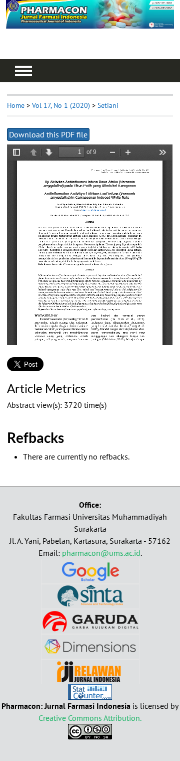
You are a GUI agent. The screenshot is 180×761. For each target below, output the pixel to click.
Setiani (108, 105)
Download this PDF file (48, 134)
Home (15, 105)
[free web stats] (90, 697)
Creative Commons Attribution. (90, 718)
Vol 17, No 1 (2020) (61, 105)
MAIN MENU (23, 71)
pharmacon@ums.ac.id (101, 553)
